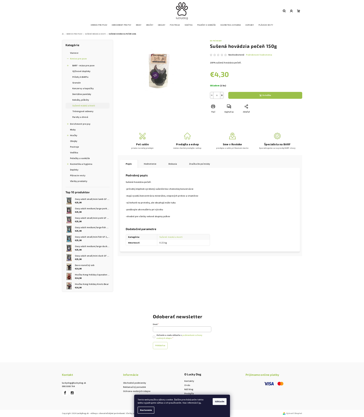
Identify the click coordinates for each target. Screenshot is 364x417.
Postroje (74, 146)
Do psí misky (216, 41)
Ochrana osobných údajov (137, 391)
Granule (76, 82)
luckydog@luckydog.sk (74, 383)
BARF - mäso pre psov (83, 65)
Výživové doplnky (81, 71)
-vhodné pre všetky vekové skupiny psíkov (148, 216)
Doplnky (74, 169)
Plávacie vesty (78, 175)
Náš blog (188, 389)
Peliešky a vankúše (80, 158)
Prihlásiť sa (160, 345)
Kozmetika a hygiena (81, 164)
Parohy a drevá (80, 117)
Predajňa (189, 393)
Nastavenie (146, 410)
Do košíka (266, 95)
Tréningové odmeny (83, 111)
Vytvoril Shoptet (294, 413)
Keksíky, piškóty (80, 99)
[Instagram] (72, 393)
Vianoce (74, 53)
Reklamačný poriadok (134, 387)
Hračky (73, 135)
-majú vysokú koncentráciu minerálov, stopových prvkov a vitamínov (162, 195)
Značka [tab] (199, 163)
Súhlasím (219, 401)
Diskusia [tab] (172, 163)
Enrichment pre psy (80, 124)
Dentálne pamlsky (81, 94)
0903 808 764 (68, 386)
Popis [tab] (129, 163)
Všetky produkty (78, 181)
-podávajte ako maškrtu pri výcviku (144, 209)
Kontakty (189, 381)
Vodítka (74, 152)
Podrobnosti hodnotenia (259, 54)
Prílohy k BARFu (80, 77)
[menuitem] (99, 25)
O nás (187, 385)
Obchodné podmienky (134, 383)
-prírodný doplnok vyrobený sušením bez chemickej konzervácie (160, 189)
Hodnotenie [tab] (150, 163)
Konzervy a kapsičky (83, 88)
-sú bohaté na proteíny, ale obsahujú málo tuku (151, 202)
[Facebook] (65, 393)
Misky (73, 129)
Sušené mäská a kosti (83, 105)
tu (200, 402)
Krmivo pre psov (78, 58)
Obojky (73, 141)
